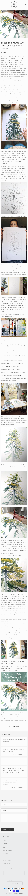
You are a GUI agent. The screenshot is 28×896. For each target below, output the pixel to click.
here (12, 663)
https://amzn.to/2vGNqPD (11, 352)
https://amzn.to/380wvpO (14, 555)
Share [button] (4, 52)
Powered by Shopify (19, 893)
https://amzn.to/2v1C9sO (15, 366)
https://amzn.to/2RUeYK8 (16, 363)
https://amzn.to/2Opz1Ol (15, 375)
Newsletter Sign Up (7, 850)
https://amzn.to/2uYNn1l (14, 369)
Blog (4, 847)
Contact (5, 843)
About (4, 840)
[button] (2, 4)
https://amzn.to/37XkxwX (19, 372)
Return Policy (6, 863)
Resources (5, 853)
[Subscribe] (22, 873)
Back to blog (15, 726)
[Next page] (22, 794)
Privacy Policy (6, 856)
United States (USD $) (13, 883)
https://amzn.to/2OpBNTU (16, 360)
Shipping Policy (7, 860)
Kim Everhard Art (11, 893)
